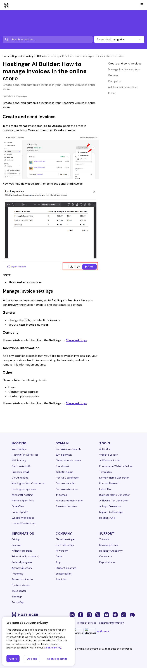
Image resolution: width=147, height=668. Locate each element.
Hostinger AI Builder (36, 56)
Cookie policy (52, 647)
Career (59, 556)
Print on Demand (109, 483)
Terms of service (86, 622)
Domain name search (68, 449)
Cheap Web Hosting (23, 523)
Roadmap (17, 573)
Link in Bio (105, 489)
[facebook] (81, 615)
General (113, 75)
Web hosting (19, 449)
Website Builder (108, 454)
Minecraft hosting (22, 494)
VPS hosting (19, 460)
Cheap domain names (69, 460)
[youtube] (106, 615)
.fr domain (62, 494)
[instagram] (89, 615)
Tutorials (104, 539)
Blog (58, 562)
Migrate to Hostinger (111, 512)
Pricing (16, 539)
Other (112, 93)
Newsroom (62, 550)
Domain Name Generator (114, 477)
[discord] (132, 615)
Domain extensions (67, 489)
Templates (105, 472)
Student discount (66, 568)
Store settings (76, 340)
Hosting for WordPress (25, 454)
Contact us (106, 556)
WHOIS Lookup (64, 472)
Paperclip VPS (20, 512)
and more (103, 631)
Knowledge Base (108, 545)
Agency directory (22, 568)
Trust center (19, 590)
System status (20, 585)
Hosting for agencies (24, 489)
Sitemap (17, 596)
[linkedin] (72, 615)
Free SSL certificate (67, 477)
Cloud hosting (20, 477)
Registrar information (111, 622)
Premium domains (66, 506)
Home (6, 56)
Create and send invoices (124, 63)
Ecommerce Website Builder (116, 466)
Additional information (122, 87)
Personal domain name (69, 500)
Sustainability (64, 573)
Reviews (16, 545)
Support (17, 56)
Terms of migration (23, 579)
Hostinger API (107, 517)
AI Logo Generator (110, 506)
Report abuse (107, 562)
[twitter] (98, 615)
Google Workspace (23, 517)
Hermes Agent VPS (23, 500)
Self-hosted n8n (21, 466)
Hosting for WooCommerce (28, 483)
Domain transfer (65, 483)
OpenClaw (18, 506)
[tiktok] (124, 615)
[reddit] (115, 615)
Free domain (63, 466)
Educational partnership (26, 556)
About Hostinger (65, 539)
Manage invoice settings (124, 69)
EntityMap (18, 602)
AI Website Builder (109, 460)
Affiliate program (22, 550)
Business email (20, 472)
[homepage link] (6, 5)
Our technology (65, 545)
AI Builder (104, 449)
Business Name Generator (114, 494)
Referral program (22, 562)
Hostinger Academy (111, 550)
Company (114, 81)
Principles (61, 579)
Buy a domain (64, 454)
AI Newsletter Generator (113, 500)
